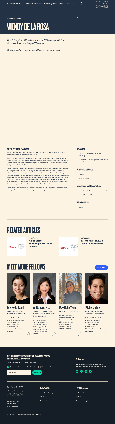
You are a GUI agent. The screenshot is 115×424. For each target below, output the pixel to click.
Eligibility (78, 397)
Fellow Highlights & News (53, 4)
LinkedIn (81, 207)
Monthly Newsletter (30, 367)
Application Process (82, 393)
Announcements (14, 367)
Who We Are (44, 397)
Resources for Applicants (83, 401)
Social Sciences (84, 178)
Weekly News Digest (47, 367)
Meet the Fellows (13, 4)
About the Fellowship (46, 393)
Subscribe (37, 372)
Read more (31, 246)
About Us (70, 4)
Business (81, 174)
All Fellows (101, 267)
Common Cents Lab (61, 177)
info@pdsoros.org (12, 406)
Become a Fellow (32, 4)
